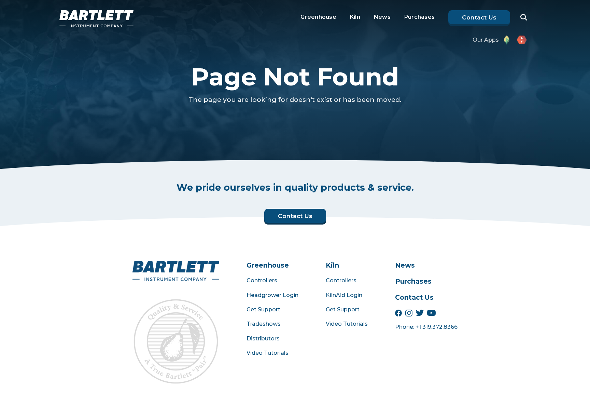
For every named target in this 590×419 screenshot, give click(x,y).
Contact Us (414, 297)
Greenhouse (318, 17)
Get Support (263, 309)
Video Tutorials (268, 353)
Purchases (419, 17)
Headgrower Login (272, 295)
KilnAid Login (344, 295)
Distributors (263, 338)
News (382, 17)
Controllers (262, 280)
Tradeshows (264, 324)
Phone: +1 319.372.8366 (426, 327)
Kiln (355, 17)
